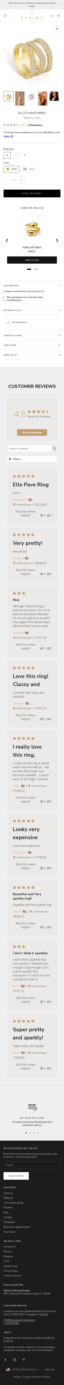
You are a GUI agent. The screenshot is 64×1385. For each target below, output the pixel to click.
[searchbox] (29, 448)
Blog (6, 1212)
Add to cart (32, 193)
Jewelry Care (10, 1266)
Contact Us (9, 1246)
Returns (8, 1251)
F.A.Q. (7, 1261)
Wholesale (9, 1222)
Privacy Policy (11, 1270)
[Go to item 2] (20, 98)
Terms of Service (12, 1275)
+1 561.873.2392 (11, 1323)
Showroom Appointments (17, 1226)
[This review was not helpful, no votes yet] (48, 515)
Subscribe (16, 1175)
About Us (8, 1193)
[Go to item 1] (9, 96)
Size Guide (9, 1231)
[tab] (29, 269)
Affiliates (8, 1197)
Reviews (8, 1207)
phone (44, 1314)
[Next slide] (56, 240)
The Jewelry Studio (14, 1202)
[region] (32, 1114)
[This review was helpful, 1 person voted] (42, 648)
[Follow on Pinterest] (24, 1359)
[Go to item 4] (43, 98)
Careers (8, 1217)
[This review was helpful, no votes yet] (42, 515)
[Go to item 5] (54, 96)
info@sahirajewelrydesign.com (19, 1320)
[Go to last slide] (7, 240)
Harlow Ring (32, 247)
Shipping (8, 1256)
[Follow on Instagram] (14, 1359)
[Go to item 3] (31, 96)
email (32, 1314)
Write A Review (32, 432)
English (49, 1369)
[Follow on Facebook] (5, 1359)
